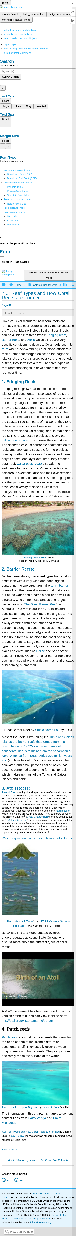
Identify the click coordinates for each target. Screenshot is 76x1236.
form (5, 349)
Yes (9, 1180)
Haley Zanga (37, 1118)
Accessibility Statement (38, 1218)
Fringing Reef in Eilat (34, 557)
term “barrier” (60, 585)
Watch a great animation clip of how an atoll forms (37, 838)
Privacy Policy (59, 1214)
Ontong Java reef (17, 819)
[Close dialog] (2, 256)
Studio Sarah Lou (47, 730)
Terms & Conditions (13, 1218)
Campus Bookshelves (45, 284)
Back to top (8, 1149)
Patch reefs (10, 1037)
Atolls (31, 340)
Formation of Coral (20, 921)
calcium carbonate (15, 440)
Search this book (9, 65)
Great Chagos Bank (38, 816)
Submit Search (10, 76)
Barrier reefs (10, 340)
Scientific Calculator (18, 195)
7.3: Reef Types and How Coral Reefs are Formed (31, 1131)
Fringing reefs (56, 335)
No (20, 1180)
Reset (5, 100)
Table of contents (16, 313)
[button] (12, 220)
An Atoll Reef (9, 792)
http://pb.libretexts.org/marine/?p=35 (27, 1020)
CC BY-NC (18, 1135)
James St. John (51, 1107)
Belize (40, 651)
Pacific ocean (62, 810)
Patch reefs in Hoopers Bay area (20, 1107)
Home (18, 284)
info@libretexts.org (40, 1222)
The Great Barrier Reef (40, 604)
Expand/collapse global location (72, 284)
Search (7, 1232)
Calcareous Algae (29, 463)
